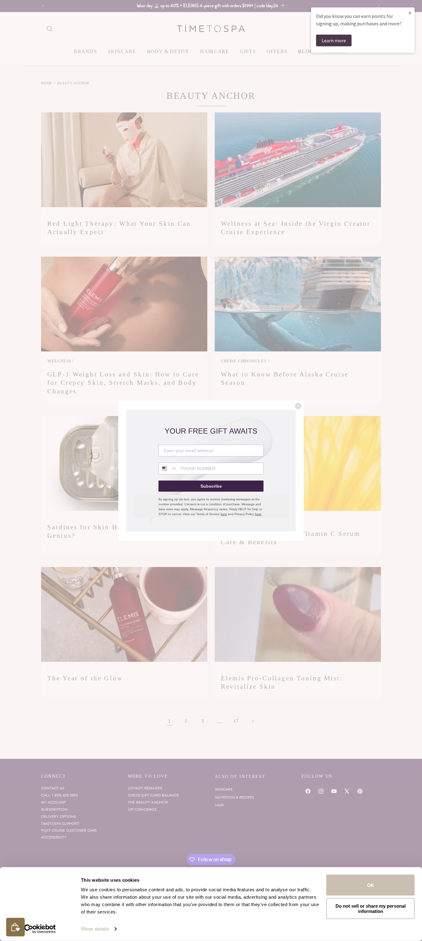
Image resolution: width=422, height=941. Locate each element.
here (224, 514)
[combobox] (168, 468)
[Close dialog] (298, 406)
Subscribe (211, 486)
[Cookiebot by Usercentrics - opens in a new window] (40, 929)
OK (370, 885)
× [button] (409, 13)
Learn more (334, 40)
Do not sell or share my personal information (370, 908)
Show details (95, 928)
